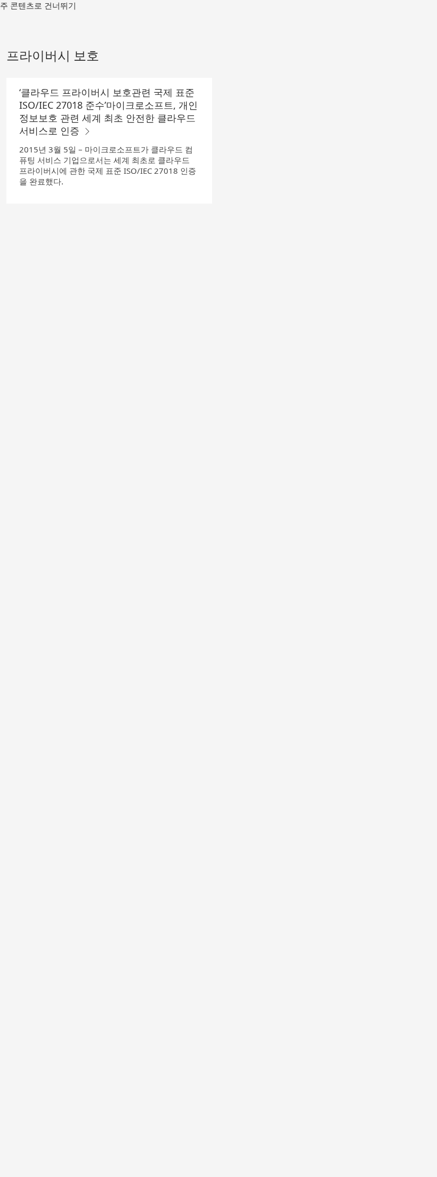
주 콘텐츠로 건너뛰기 (38, 5)
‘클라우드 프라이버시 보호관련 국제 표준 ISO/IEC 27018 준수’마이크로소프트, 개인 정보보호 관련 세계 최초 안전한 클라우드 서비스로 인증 (108, 111)
